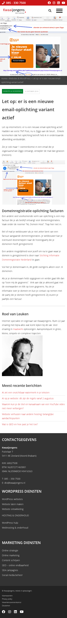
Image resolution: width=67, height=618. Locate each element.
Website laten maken (12, 504)
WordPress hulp (10, 522)
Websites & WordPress (20, 78)
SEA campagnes (10, 570)
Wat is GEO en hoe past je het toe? (20, 424)
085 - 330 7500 (15, 3)
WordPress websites (12, 499)
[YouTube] (63, 3)
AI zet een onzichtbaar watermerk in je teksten (25, 392)
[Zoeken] (50, 10)
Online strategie (10, 550)
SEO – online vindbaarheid (15, 565)
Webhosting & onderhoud (15, 527)
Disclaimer (6, 605)
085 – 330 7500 (12, 478)
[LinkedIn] (58, 3)
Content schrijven (11, 560)
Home (4, 78)
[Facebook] (49, 3)
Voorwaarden (7, 595)
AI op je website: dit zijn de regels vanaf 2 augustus (28, 398)
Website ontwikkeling (12, 509)
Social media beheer (12, 575)
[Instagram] (54, 3)
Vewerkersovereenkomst (11, 602)
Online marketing (10, 555)
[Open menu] (59, 11)
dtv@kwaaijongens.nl (14, 482)
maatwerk (18, 329)
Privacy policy (7, 599)
